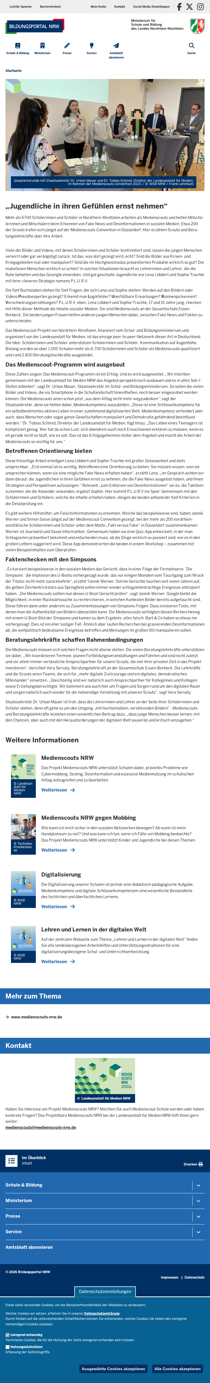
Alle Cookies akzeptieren (177, 1369)
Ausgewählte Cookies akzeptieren (113, 1369)
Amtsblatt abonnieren (29, 1247)
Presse (12, 1216)
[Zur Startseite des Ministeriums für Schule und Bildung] (34, 26)
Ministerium (18, 1200)
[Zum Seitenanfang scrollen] (199, 1373)
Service (13, 1232)
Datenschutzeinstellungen (105, 1291)
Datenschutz (195, 1277)
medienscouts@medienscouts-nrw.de (40, 1127)
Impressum (169, 1277)
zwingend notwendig (26, 1335)
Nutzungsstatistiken (26, 1347)
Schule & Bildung (23, 1185)
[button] (151, 6)
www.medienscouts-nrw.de (36, 1017)
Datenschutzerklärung (101, 1313)
